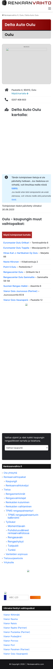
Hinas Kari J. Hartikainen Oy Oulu (20, 253)
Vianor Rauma (10, 619)
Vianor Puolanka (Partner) (16, 632)
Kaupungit (11, 481)
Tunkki (11, 549)
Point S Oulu (9, 267)
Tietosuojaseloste (13, 558)
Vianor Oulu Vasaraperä (15, 300)
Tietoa (7, 489)
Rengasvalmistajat (16, 498)
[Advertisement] (26, 343)
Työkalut (10, 521)
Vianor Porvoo (10, 640)
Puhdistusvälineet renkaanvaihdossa (18, 532)
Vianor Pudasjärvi (12, 636)
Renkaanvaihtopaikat (15, 477)
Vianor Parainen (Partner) (16, 649)
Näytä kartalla (19, 93)
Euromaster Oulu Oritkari (16, 242)
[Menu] (49, 8)
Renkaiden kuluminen (17, 502)
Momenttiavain (16, 526)
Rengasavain (15, 537)
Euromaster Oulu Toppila (16, 247)
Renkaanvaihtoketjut (17, 485)
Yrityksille (9, 562)
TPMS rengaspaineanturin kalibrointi (23, 516)
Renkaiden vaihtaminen (19, 506)
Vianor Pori (9, 645)
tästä (14, 199)
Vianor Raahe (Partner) (15, 627)
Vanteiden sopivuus (17, 554)
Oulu (22, 15)
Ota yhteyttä (10, 472)
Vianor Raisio (10, 623)
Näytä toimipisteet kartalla (17, 234)
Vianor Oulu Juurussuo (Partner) (20, 291)
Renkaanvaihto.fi (11, 15)
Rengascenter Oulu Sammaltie (19, 277)
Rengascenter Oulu (13, 272)
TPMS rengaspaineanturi (19, 510)
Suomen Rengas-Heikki (15, 286)
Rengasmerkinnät (15, 493)
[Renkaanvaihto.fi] (26, 3)
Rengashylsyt (16, 541)
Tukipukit (13, 545)
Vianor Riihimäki (11, 614)
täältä (14, 188)
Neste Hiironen (11, 261)
